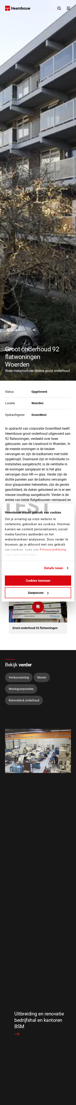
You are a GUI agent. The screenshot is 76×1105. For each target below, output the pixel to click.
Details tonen (53, 568)
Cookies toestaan (38, 580)
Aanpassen (35, 593)
